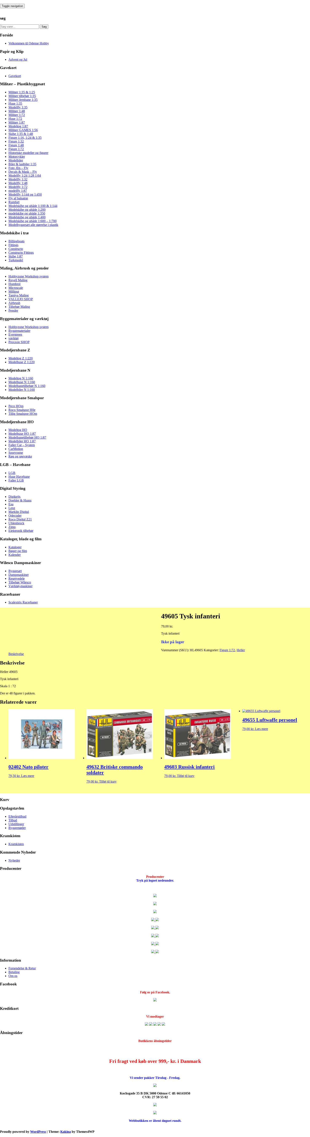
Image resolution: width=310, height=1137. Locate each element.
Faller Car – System (21, 445)
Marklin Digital (18, 512)
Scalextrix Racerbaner (23, 602)
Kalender (14, 554)
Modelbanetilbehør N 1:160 (26, 386)
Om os (12, 976)
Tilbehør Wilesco (19, 582)
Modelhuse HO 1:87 (22, 433)
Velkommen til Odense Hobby (28, 43)
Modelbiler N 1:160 (21, 389)
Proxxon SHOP (19, 342)
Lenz (11, 508)
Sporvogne (15, 452)
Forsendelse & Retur (22, 968)
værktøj (13, 338)
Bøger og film (17, 551)
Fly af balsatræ (18, 198)
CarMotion (15, 449)
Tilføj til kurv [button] (108, 781)
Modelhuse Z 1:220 (21, 362)
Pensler (13, 310)
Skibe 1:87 (15, 256)
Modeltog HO (17, 430)
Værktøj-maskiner (20, 586)
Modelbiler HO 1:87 (22, 441)
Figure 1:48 (16, 145)
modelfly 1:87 (17, 190)
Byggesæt (15, 571)
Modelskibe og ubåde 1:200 (27, 209)
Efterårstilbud (17, 816)
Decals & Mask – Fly (22, 171)
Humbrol (14, 284)
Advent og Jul (17, 59)
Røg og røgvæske (20, 456)
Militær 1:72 (16, 115)
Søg (44, 26)
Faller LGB (16, 480)
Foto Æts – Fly (18, 168)
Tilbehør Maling (19, 306)
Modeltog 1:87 (18, 126)
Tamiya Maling (18, 295)
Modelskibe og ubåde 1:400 (27, 217)
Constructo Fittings (21, 252)
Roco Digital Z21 (20, 519)
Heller (241, 650)
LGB (11, 473)
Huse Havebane (19, 476)
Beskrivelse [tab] (16, 654)
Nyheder (14, 860)
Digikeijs (14, 496)
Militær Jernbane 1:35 (23, 99)
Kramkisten (16, 844)
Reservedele (16, 578)
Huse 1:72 (15, 118)
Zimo (12, 527)
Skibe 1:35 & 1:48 (20, 134)
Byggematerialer (19, 330)
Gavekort (14, 76)
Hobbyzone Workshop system (28, 276)
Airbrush (14, 303)
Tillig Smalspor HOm (22, 413)
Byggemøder (17, 828)
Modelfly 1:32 (17, 179)
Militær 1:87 (16, 122)
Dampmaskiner (18, 575)
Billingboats (16, 241)
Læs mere (27, 776)
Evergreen (15, 334)
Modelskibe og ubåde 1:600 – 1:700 (32, 221)
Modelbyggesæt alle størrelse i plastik (33, 225)
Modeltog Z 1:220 (20, 358)
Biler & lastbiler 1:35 (22, 164)
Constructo (15, 249)
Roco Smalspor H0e (21, 410)
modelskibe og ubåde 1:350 (26, 213)
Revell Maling (17, 280)
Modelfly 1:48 (17, 183)
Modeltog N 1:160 (20, 378)
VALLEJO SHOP (20, 299)
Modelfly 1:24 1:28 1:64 (24, 175)
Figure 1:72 (16, 149)
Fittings (13, 245)
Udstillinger (16, 824)
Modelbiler (15, 160)
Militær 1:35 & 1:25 (21, 92)
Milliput (13, 291)
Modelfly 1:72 (17, 187)
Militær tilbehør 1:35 (22, 96)
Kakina (65, 1131)
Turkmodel (15, 260)
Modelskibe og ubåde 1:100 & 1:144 (32, 206)
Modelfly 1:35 (17, 107)
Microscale (15, 288)
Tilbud (12, 820)
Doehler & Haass (19, 500)
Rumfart (13, 202)
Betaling (14, 972)
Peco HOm (15, 406)
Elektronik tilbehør (20, 530)
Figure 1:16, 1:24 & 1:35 (25, 137)
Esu (10, 504)
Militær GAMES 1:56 (23, 130)
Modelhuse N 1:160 (21, 382)
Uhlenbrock (16, 523)
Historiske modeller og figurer (28, 153)
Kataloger (15, 547)
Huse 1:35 (15, 103)
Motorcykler (16, 156)
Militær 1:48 (16, 111)
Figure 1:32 (16, 141)
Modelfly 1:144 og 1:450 (25, 194)
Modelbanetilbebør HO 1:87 (27, 437)
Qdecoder (15, 515)
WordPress (38, 1131)
